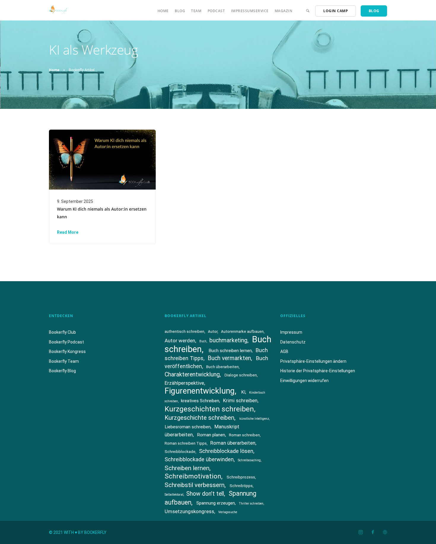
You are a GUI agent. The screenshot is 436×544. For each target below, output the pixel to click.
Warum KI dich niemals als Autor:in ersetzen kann (102, 212)
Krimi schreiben (240, 400)
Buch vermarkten (229, 358)
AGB (284, 351)
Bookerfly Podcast (66, 342)
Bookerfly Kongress (67, 351)
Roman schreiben (244, 435)
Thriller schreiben (251, 503)
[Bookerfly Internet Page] (385, 532)
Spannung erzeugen (215, 503)
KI (243, 392)
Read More (67, 232)
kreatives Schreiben (200, 400)
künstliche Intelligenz (254, 419)
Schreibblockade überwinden (199, 459)
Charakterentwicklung (192, 374)
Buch (202, 341)
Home (163, 10)
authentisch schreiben (184, 331)
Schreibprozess (241, 477)
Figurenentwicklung (200, 391)
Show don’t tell (205, 493)
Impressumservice (250, 10)
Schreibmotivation (193, 476)
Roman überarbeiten (232, 443)
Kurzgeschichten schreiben (209, 409)
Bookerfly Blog (62, 370)
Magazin (283, 10)
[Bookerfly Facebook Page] (372, 532)
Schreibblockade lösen (226, 451)
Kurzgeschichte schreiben (199, 417)
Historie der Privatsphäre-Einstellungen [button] (317, 370)
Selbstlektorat (174, 495)
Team (196, 10)
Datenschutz (292, 342)
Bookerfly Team (64, 361)
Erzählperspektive (184, 383)
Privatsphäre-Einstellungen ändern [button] (313, 361)
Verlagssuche (227, 512)
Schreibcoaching (249, 460)
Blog (180, 10)
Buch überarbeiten (222, 367)
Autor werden (180, 340)
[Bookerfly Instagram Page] (360, 532)
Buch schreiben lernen (230, 350)
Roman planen (211, 435)
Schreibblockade (180, 451)
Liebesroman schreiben (188, 427)
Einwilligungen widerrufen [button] (304, 380)
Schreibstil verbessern (195, 485)
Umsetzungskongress (189, 511)
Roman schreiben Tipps (186, 443)
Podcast (216, 10)
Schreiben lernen (187, 468)
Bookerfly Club (62, 332)
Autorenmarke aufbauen (242, 331)
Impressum (291, 332)
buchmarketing (228, 340)
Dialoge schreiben (241, 375)
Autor (212, 331)
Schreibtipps (241, 485)
